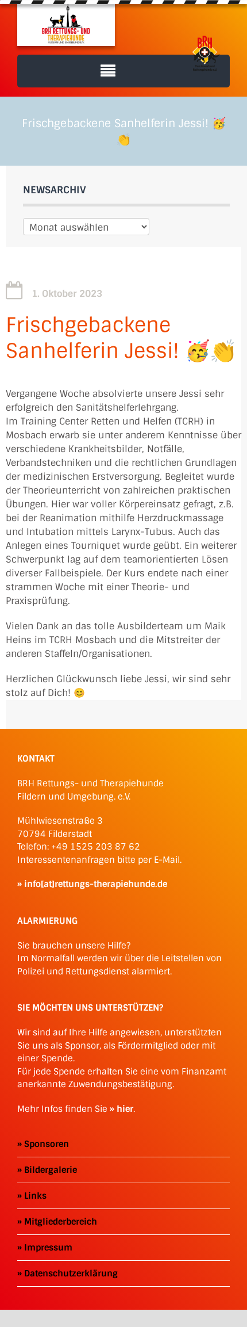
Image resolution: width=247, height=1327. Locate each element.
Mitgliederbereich (60, 1221)
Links (35, 1196)
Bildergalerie (50, 1170)
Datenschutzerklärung (71, 1273)
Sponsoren (46, 1144)
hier (125, 1109)
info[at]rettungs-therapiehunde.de (95, 884)
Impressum (48, 1247)
